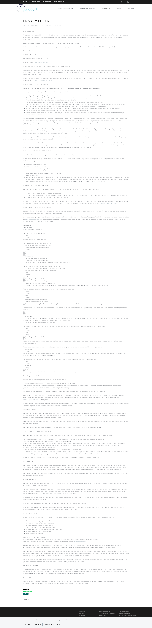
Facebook (82, 615)
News (119, 8)
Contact (131, 8)
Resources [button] (106, 8)
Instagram (82, 611)
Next (26, 599)
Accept (28, 624)
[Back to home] (27, 8)
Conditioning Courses (107, 613)
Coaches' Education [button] (65, 8)
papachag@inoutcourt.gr (31, 2)
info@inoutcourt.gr (79, 541)
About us (102, 615)
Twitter (81, 613)
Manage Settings (52, 624)
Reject (38, 624)
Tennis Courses (104, 611)
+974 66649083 (47, 2)
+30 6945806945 (58, 2)
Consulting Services (87, 8)
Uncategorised (56, 25)
